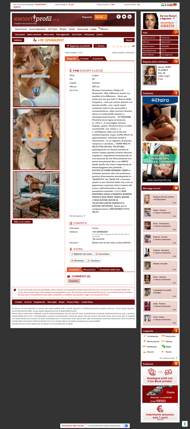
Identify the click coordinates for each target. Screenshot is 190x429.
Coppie (93, 29)
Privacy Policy (73, 302)
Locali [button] (99, 35)
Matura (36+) (166, 42)
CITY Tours (52, 29)
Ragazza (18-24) (149, 38)
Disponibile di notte (149, 50)
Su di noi (27, 302)
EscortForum (38, 295)
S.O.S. (163, 50)
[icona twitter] (124, 17)
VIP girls (63, 29)
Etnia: (72, 75)
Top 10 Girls (77, 35)
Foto (160, 79)
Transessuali (82, 29)
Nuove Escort (21, 29)
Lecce (98, 70)
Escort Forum (103, 295)
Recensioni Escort (95, 292)
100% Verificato (148, 55)
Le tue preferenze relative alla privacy (104, 426)
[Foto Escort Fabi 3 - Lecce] (36, 194)
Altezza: (73, 86)
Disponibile (165, 46)
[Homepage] (42, 18)
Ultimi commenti (34, 35)
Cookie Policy (87, 302)
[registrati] (160, 21)
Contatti (84, 58)
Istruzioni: (74, 242)
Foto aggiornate (62, 35)
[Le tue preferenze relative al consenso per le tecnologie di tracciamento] (185, 424)
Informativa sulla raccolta (73, 426)
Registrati (87, 17)
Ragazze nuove (148, 46)
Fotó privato (89, 35)
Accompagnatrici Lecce (61, 292)
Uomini (72, 29)
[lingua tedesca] (175, 5)
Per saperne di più (167, 358)
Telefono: (73, 232)
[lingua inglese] (171, 5)
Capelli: (72, 83)
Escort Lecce (95, 290)
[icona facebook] (119, 17)
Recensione (89, 269)
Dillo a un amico (22, 222)
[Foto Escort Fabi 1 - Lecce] (36, 75)
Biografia (71, 58)
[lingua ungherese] (163, 5)
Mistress (104, 29)
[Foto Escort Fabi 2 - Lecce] (36, 139)
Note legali (52, 302)
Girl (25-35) (165, 38)
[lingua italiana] (167, 5)
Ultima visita (48, 35)
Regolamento (39, 302)
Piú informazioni (76, 216)
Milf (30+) (146, 42)
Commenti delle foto (110, 269)
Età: (71, 79)
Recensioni (20, 35)
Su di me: (73, 90)
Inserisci (73, 281)
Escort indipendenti (37, 29)
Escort (40, 290)
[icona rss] (130, 17)
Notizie (62, 302)
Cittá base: (74, 228)
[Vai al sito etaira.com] (160, 118)
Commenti (98, 58)
